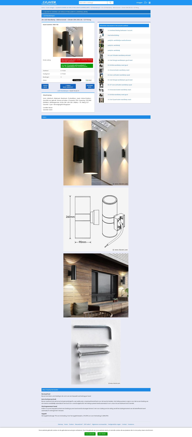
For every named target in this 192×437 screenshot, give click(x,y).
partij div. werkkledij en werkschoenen (119, 40)
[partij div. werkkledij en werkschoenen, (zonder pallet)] (101, 43)
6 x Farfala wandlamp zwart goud (118, 94)
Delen (45, 80)
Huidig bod (46, 74)
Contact (124, 424)
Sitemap (60, 424)
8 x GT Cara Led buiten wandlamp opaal (120, 85)
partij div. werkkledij (114, 45)
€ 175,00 (63, 71)
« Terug (68, 86)
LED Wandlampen (95, 7)
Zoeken (71, 424)
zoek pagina (71, 66)
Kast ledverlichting (113, 35)
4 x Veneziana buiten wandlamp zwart (119, 90)
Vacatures (131, 424)
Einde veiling (47, 60)
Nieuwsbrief (78, 424)
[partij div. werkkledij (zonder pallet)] (101, 48)
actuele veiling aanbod (76, 65)
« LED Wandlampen (48, 16)
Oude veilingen (50, 7)
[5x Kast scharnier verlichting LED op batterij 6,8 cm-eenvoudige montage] (101, 38)
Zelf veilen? (87, 424)
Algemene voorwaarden (99, 424)
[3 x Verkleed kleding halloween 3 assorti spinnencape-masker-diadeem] (101, 33)
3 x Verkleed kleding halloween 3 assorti (120, 30)
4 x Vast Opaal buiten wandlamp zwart (119, 99)
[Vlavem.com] (49, 2)
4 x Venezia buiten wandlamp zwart (118, 70)
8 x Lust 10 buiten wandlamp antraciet (119, 55)
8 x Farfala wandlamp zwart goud (118, 65)
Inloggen (139, 3)
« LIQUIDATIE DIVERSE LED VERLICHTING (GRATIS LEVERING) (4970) (65, 12)
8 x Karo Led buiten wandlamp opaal (119, 75)
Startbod (45, 71)
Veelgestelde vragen (114, 424)
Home (43, 7)
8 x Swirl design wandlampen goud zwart (120, 80)
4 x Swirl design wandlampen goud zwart (120, 60)
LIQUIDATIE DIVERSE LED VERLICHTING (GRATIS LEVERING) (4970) (73, 7)
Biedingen (46, 77)
